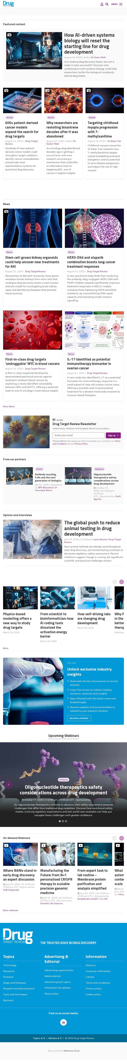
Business (8, 1000)
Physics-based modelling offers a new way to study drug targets (17, 620)
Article (10, 117)
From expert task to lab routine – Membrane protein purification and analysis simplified (92, 879)
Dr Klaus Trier (114, 141)
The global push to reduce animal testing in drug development (92, 528)
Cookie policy (93, 994)
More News (9, 406)
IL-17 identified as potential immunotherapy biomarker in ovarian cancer (89, 364)
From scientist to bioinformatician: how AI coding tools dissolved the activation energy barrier (57, 625)
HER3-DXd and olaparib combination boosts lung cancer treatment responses (91, 262)
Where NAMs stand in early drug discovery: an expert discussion (20, 875)
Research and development (19, 988)
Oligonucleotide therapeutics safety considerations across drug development (106, 479)
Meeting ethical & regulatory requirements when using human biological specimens (63, 793)
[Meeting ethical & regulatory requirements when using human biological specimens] (60, 821)
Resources (9, 971)
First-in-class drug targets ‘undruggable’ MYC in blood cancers (32, 361)
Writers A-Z (54, 1038)
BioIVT (99, 803)
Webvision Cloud (71, 1051)
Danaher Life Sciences (51, 903)
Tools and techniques (15, 994)
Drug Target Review (35, 271)
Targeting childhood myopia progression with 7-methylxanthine (103, 129)
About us (91, 965)
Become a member (79, 718)
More (5, 648)
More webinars (10, 910)
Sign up (112, 435)
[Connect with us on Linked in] (63, 1022)
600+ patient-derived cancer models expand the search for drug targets (21, 129)
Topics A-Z (39, 1038)
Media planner (52, 976)
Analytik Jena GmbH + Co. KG (92, 898)
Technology (10, 965)
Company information (98, 971)
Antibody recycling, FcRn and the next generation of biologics (48, 477)
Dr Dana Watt (98, 57)
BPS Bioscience (46, 487)
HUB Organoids (11, 889)
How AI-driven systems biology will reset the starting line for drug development (89, 43)
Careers (90, 976)
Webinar (99, 469)
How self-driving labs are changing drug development (94, 618)
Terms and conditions (98, 982)
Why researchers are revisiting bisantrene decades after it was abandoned (62, 129)
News (9, 252)
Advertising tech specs (57, 981)
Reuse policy (51, 993)
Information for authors (57, 987)
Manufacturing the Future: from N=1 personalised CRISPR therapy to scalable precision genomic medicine (56, 881)
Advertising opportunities (58, 970)
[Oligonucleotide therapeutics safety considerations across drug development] (66, 821)
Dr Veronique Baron (46, 489)
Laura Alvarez (100, 539)
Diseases (8, 976)
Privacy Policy (81, 444)
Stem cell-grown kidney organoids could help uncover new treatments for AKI (32, 262)
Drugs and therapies (14, 982)
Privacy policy (94, 988)
